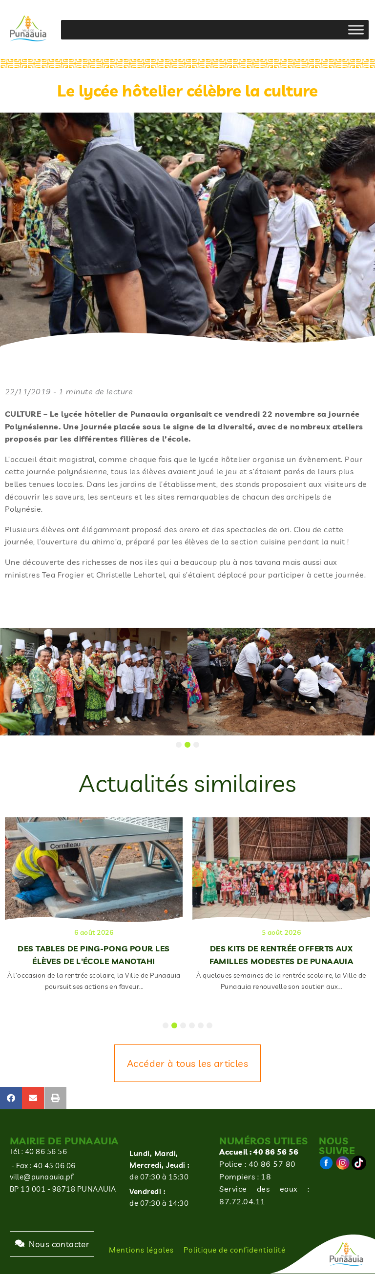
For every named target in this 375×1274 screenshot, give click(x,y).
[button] (11, 1098)
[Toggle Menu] (356, 29)
